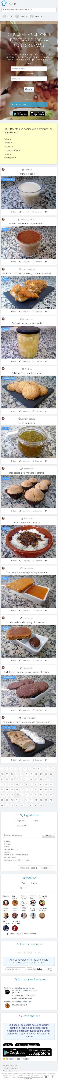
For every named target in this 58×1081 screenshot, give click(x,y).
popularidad (46, 868)
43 (41, 784)
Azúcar (7, 139)
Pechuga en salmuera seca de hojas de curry (27, 722)
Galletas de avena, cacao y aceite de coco (27, 672)
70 (12, 800)
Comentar (38, 212)
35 (2, 784)
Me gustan (21, 826)
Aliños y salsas (28, 419)
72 (22, 800)
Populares (21, 821)
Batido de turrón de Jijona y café (26, 223)
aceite (6, 852)
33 (46, 779)
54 (41, 789)
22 (46, 774)
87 (41, 805)
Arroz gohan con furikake (27, 522)
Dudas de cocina (10, 1071)
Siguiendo (24, 888)
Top (23, 883)
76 (41, 800)
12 (53, 769)
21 (41, 774)
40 (27, 784)
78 (51, 800)
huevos (7, 844)
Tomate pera (9, 158)
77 (46, 800)
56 (51, 789)
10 (44, 769)
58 (7, 795)
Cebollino (8, 147)
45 (51, 784)
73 (27, 800)
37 (12, 784)
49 (17, 789)
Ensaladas (28, 319)
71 (17, 800)
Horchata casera (27, 173)
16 (17, 774)
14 (7, 774)
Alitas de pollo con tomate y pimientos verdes (26, 273)
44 (46, 784)
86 (36, 805)
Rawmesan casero (23, 1002)
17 (22, 774)
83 (22, 805)
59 (12, 795)
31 (36, 779)
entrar (29, 89)
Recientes (36, 821)
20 (36, 774)
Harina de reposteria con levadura (18, 860)
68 (2, 800)
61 (22, 795)
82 (17, 805)
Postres (28, 170)
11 (49, 769)
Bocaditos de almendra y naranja (26, 472)
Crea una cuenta (20, 104)
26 (12, 779)
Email (30, 953)
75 (36, 800)
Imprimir (38, 953)
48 (12, 789)
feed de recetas (23, 1059)
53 (36, 789)
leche (6, 847)
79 (2, 805)
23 (51, 774)
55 (46, 789)
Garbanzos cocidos (11, 150)
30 (31, 779)
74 (31, 800)
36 (7, 784)
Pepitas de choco (11, 849)
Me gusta (26, 212)
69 (7, 800)
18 (27, 774)
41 (31, 784)
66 (46, 795)
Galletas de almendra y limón (26, 373)
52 (31, 789)
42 (36, 784)
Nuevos (34, 883)
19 (31, 774)
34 (51, 779)
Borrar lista (22, 953)
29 (27, 779)
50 (22, 789)
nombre (34, 868)
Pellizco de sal (10, 857)
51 (27, 789)
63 (31, 795)
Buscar (48, 835)
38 (17, 784)
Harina (7, 154)
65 (41, 795)
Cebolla (7, 143)
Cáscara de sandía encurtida (27, 323)
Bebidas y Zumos (28, 219)
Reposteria (28, 469)
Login (13, 4)
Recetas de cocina (4, 3)
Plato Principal (28, 269)
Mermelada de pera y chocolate (27, 622)
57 (2, 795)
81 (12, 805)
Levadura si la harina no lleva (16, 855)
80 (7, 805)
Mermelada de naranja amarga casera (27, 572)
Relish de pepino (27, 423)
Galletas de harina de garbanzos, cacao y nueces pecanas (24, 990)
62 (27, 795)
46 (2, 789)
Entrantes (28, 518)
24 (2, 779)
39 (22, 784)
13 (2, 774)
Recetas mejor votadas (12, 1068)
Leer (15, 212)
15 (12, 774)
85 (31, 805)
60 (17, 795)
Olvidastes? (29, 83)
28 (22, 779)
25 (7, 779)
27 (17, 779)
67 (51, 795)
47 (7, 789)
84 (27, 805)
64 (36, 795)
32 (41, 779)
